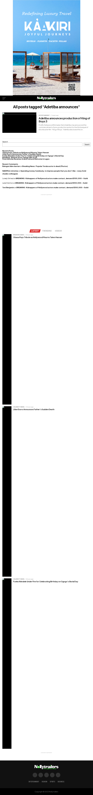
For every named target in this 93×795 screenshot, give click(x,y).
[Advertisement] (46, 211)
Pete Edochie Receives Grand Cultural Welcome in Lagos (25, 159)
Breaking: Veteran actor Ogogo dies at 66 (19, 157)
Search (5, 142)
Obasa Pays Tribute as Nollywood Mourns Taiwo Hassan (25, 152)
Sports (52, 781)
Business (61, 781)
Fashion (44, 781)
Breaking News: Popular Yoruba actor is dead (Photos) (45, 166)
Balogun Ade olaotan (11, 166)
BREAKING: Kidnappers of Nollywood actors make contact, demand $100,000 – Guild (52, 178)
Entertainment (34, 781)
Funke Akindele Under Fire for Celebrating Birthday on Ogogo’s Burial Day (33, 156)
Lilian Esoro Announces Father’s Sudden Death (21, 154)
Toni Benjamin (8, 187)
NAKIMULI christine (10, 171)
